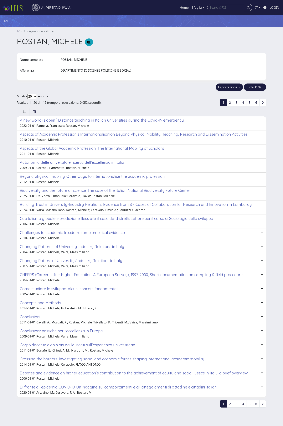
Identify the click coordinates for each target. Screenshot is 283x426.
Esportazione (228, 87)
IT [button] (256, 7)
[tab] (24, 112)
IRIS (19, 31)
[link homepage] (14, 7)
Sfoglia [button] (197, 7)
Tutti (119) (253, 87)
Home (184, 7)
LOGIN (274, 7)
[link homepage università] (51, 7)
